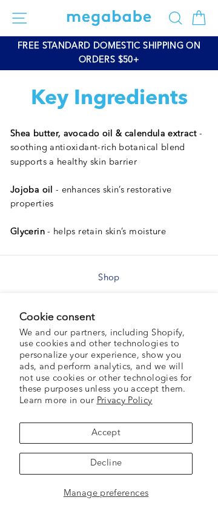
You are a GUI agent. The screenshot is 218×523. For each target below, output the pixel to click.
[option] (109, 53)
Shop (108, 278)
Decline (106, 463)
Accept (106, 433)
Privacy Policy (125, 401)
